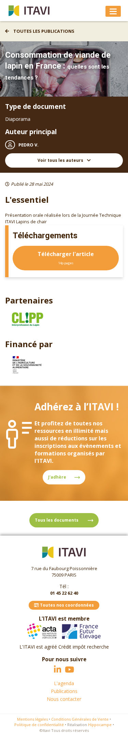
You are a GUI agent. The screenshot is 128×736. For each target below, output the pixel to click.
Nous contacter (64, 699)
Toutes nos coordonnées (66, 605)
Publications (64, 691)
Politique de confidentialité (39, 724)
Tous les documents (57, 520)
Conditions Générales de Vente (80, 719)
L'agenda (64, 683)
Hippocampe (100, 724)
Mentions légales (32, 719)
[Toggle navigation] (113, 11)
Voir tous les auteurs (61, 160)
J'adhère (57, 477)
